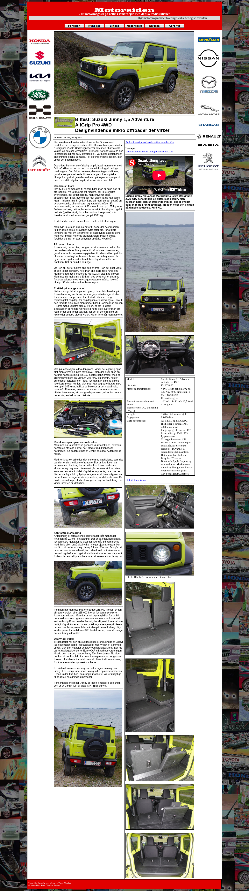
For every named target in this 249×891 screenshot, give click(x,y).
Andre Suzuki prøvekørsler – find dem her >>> (149, 142)
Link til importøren (135, 480)
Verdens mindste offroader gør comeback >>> (149, 151)
